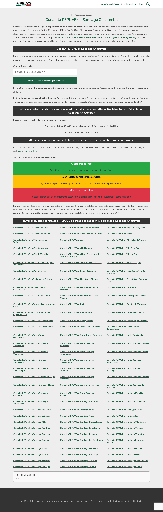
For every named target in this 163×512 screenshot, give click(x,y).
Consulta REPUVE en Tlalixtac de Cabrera (32, 279)
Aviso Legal (82, 501)
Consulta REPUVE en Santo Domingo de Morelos (125, 386)
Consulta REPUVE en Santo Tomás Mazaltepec (29, 336)
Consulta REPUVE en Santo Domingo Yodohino (77, 344)
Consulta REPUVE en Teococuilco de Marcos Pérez (34, 305)
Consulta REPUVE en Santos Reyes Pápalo (33, 326)
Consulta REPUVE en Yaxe (72, 240)
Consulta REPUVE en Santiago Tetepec (125, 428)
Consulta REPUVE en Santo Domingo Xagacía (128, 343)
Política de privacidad (100, 501)
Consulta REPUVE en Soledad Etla (76, 312)
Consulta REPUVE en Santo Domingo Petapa (34, 376)
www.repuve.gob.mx (28, 151)
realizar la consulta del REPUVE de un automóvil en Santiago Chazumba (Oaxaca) (96, 37)
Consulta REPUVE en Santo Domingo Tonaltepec (77, 352)
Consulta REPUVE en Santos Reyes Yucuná (33, 320)
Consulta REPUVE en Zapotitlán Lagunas (126, 227)
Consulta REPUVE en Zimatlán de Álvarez (79, 227)
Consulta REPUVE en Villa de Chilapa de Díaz (81, 262)
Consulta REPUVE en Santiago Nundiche (79, 448)
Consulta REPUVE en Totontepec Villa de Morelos (126, 272)
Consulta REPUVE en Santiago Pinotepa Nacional (125, 441)
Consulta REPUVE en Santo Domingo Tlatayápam (77, 361)
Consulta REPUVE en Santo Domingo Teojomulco (77, 369)
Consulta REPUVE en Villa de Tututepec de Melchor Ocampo (80, 255)
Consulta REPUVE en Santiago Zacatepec (79, 401)
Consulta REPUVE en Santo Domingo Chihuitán (30, 394)
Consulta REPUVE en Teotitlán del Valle (31, 295)
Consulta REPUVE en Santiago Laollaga (31, 466)
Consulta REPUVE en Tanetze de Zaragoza (126, 304)
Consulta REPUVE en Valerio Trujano (124, 262)
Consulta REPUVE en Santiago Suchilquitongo (81, 440)
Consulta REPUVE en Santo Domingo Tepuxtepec (124, 361)
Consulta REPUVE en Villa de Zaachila (30, 254)
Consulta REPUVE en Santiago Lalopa (124, 466)
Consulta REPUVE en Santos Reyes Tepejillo (127, 320)
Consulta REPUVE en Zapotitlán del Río (31, 233)
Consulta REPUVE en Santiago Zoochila (125, 393)
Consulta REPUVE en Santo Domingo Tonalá (127, 351)
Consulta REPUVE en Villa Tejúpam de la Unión (32, 241)
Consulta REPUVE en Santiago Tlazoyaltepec (81, 422)
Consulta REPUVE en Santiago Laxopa (78, 466)
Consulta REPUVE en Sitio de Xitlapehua (125, 312)
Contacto (137, 501)
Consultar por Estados (110, 4)
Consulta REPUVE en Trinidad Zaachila (78, 271)
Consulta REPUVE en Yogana (120, 233)
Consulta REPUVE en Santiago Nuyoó (30, 448)
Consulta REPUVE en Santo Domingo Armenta (77, 394)
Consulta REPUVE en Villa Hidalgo (76, 248)
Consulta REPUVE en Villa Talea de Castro (126, 240)
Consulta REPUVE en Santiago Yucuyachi (126, 401)
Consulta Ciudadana (129, 4)
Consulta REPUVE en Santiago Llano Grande (127, 460)
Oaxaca (89, 15)
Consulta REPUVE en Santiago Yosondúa (32, 409)
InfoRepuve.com (78, 15)
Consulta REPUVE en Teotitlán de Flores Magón (79, 296)
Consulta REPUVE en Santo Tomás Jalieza (126, 335)
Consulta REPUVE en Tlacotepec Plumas (79, 279)
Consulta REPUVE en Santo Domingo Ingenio (81, 385)
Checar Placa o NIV (22, 66)
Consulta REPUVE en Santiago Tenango (78, 434)
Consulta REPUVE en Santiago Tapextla (125, 434)
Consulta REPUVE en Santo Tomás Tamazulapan (123, 327)
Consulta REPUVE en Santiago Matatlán (78, 460)
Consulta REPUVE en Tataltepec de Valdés (126, 295)
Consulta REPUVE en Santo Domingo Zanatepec (30, 344)
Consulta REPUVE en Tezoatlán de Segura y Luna (127, 280)
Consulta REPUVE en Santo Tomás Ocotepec (81, 335)
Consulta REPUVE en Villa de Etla (122, 254)
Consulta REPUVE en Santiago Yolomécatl (126, 409)
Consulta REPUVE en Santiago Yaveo (77, 409)
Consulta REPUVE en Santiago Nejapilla (125, 448)
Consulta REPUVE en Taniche (73, 304)
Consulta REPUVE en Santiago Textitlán (31, 428)
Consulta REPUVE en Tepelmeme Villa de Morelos (79, 288)
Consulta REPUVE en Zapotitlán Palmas (32, 227)
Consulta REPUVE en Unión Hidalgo (29, 271)
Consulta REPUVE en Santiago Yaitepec (31, 416)
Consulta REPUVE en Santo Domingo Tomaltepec (30, 361)
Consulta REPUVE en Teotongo (121, 287)
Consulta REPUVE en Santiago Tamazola (32, 440)
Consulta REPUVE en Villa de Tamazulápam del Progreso (33, 263)
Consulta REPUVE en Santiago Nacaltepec (79, 454)
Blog (141, 4)
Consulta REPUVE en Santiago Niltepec (31, 454)
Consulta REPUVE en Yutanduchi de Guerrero (81, 233)
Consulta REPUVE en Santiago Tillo (29, 422)
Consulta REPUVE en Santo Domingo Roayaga (124, 369)
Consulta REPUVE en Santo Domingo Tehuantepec (30, 369)
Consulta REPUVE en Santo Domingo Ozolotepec (77, 377)
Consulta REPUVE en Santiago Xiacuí (77, 416)
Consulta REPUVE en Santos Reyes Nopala (80, 326)
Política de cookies (122, 501)
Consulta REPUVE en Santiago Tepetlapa (32, 434)
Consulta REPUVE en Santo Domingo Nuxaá (33, 385)
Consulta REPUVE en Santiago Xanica (124, 416)
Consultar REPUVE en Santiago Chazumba (45, 80)
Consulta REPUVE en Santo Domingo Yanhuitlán (30, 352)
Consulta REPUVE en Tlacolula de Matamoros (29, 288)
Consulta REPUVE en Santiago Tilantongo (126, 422)
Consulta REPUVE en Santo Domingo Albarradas (30, 402)
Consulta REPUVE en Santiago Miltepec (31, 460)
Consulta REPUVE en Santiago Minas (124, 454)
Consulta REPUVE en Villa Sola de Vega (31, 248)
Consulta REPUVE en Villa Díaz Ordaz (124, 248)
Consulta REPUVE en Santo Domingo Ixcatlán (128, 376)
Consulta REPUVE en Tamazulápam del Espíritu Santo (31, 313)
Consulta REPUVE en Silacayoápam (76, 320)
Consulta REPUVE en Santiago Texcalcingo (80, 428)
